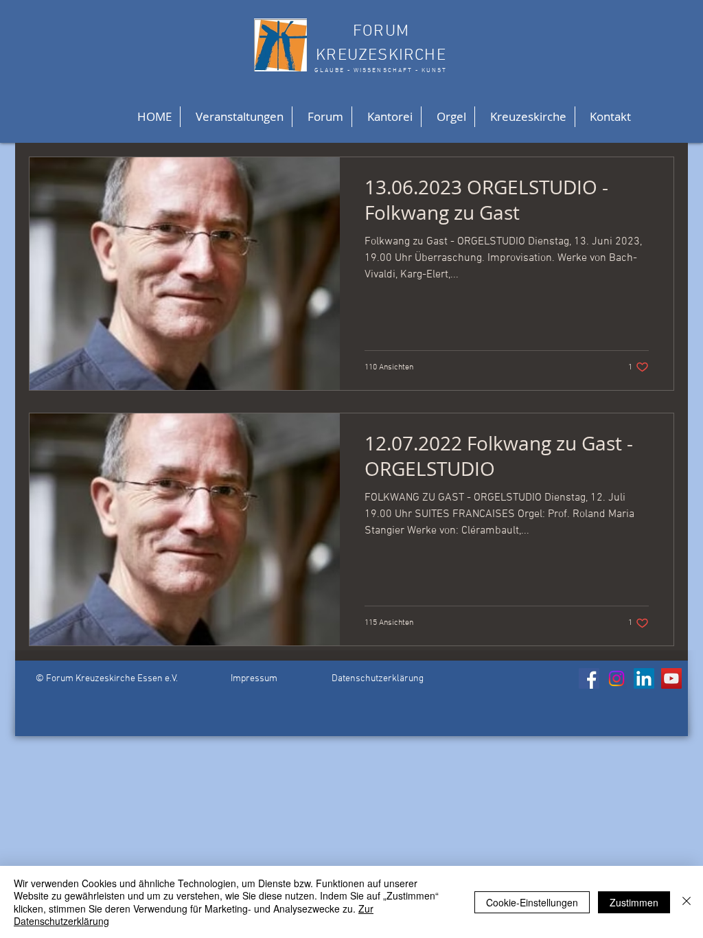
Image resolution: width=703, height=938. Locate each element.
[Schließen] (686, 902)
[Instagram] (616, 678)
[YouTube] (671, 678)
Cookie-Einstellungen (532, 902)
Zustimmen (634, 902)
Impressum (254, 679)
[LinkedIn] (644, 678)
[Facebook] (589, 678)
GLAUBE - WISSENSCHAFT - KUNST (380, 70)
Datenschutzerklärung (378, 679)
